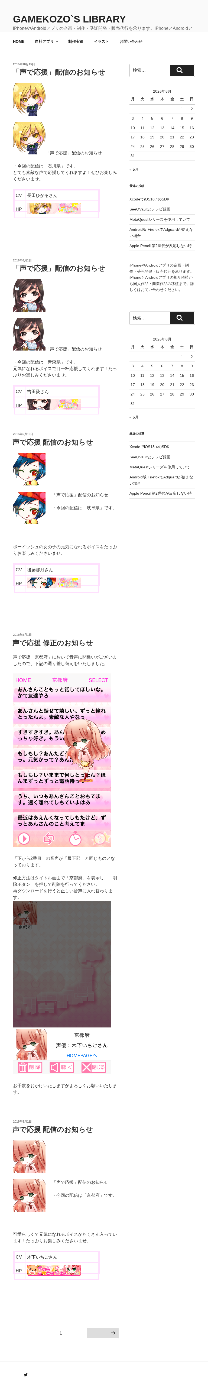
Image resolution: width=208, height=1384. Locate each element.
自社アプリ (44, 41)
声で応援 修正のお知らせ (52, 643)
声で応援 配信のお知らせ (52, 442)
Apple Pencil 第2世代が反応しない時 (160, 246)
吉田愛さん (38, 391)
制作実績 (75, 41)
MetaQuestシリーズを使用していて (159, 219)
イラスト (101, 41)
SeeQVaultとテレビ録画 (149, 209)
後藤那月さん (40, 570)
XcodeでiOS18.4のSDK (149, 199)
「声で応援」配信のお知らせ (58, 72)
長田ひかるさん (42, 195)
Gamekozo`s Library (69, 19)
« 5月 (134, 169)
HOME (18, 41)
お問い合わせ (131, 41)
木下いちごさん (42, 1257)
